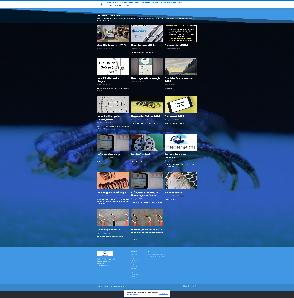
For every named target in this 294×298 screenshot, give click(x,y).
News (182, 196)
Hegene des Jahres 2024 (145, 116)
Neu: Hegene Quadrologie (145, 78)
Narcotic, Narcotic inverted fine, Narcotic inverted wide (147, 231)
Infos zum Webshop (108, 154)
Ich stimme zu (163, 293)
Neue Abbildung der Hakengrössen (108, 118)
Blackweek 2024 (174, 116)
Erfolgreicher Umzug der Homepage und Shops (145, 194)
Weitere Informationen (132, 294)
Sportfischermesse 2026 (111, 45)
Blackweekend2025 (176, 45)
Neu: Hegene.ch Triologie (111, 192)
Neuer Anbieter (173, 192)
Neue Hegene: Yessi (108, 229)
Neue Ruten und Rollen (144, 45)
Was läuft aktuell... (141, 154)
